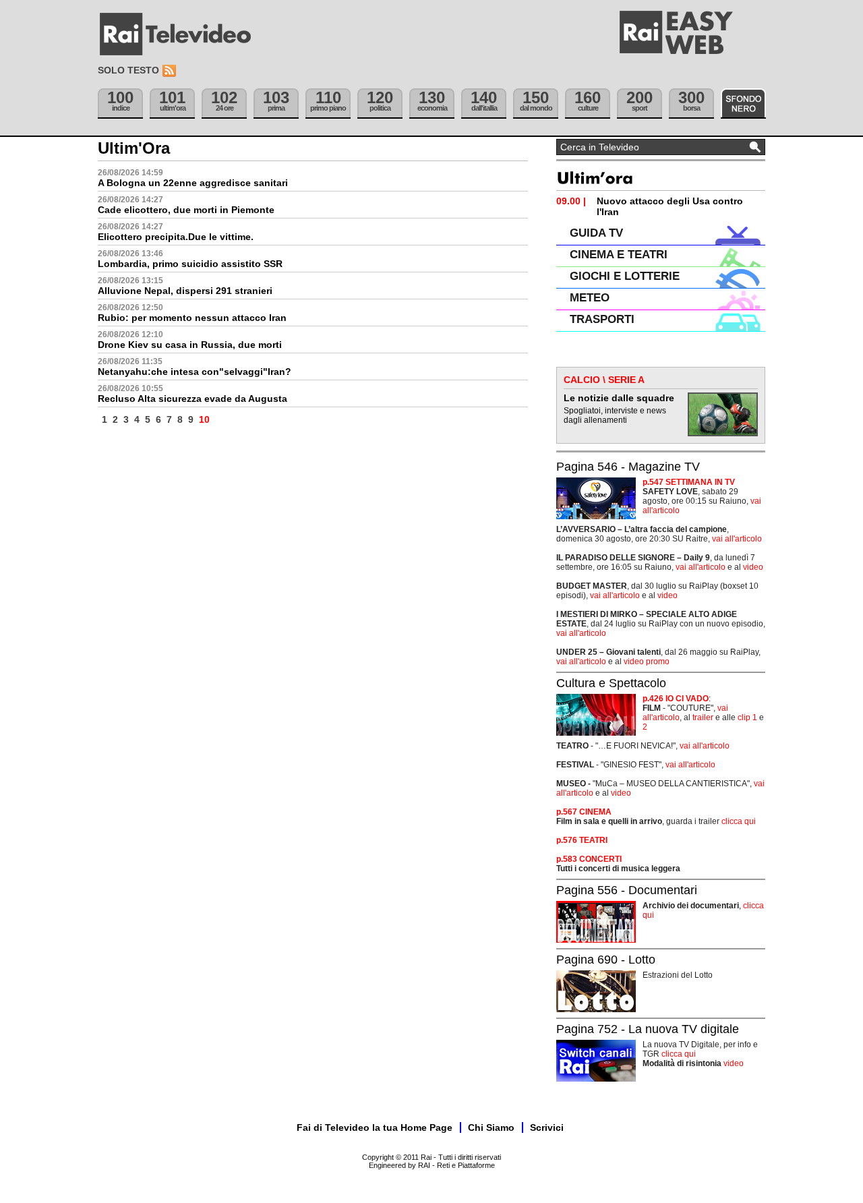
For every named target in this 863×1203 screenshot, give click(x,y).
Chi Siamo (491, 1127)
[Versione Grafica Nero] (743, 103)
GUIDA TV (596, 233)
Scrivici (547, 1127)
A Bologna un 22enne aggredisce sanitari (193, 182)
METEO (589, 297)
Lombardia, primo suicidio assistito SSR (190, 263)
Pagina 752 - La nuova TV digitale (647, 1029)
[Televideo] (182, 34)
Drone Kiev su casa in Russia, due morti (190, 344)
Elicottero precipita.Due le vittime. (176, 236)
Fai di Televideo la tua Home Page (374, 1127)
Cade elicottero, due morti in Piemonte (186, 209)
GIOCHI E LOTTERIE (625, 276)
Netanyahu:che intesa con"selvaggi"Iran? (194, 371)
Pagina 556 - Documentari (626, 890)
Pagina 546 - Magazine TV (628, 466)
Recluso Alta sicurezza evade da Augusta (192, 398)
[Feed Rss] (170, 71)
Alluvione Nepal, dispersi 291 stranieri (185, 290)
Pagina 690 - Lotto (605, 959)
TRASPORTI (602, 319)
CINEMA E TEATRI (618, 254)
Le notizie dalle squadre (619, 397)
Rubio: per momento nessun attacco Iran (192, 317)
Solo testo (128, 70)
